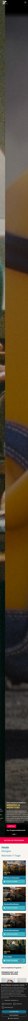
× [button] (26, 984)
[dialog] (14, 1002)
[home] (4, 2)
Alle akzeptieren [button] (14, 1011)
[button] (12, 834)
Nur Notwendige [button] (14, 1015)
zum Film (6, 826)
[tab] (14, 847)
